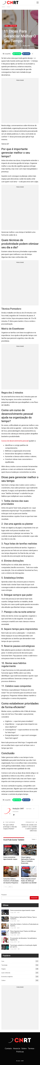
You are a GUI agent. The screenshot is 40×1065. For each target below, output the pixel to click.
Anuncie (16, 1048)
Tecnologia (4, 965)
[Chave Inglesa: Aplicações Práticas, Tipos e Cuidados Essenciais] (29, 849)
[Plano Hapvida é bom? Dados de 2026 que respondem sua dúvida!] (29, 871)
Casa (24, 846)
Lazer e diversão (5, 972)
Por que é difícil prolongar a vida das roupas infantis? (10, 827)
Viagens (3, 969)
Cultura (3, 980)
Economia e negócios (7, 976)
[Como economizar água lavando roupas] (11, 849)
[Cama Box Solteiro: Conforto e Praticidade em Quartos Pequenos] (11, 871)
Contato (8, 1048)
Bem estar (13, 25)
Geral (7, 25)
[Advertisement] (20, 102)
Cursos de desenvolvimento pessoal (14, 441)
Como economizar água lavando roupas (22, 910)
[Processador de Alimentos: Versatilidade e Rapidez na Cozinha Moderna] (5, 940)
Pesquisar (4, 894)
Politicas (20, 1051)
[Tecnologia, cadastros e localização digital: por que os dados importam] (5, 947)
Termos (31, 1048)
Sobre (24, 1048)
